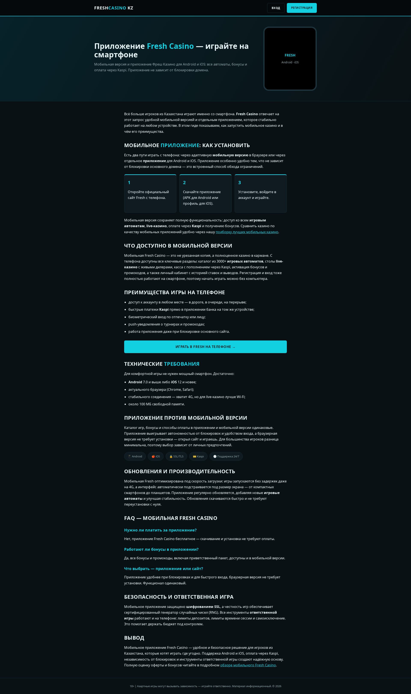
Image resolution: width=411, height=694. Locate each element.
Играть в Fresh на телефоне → (206, 346)
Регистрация (302, 8)
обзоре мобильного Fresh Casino (248, 665)
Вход (276, 8)
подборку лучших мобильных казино (247, 232)
